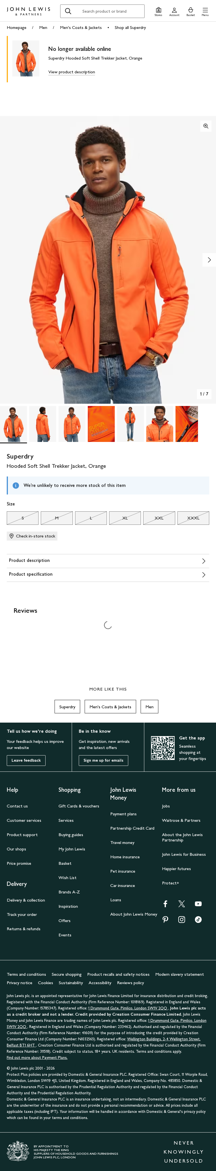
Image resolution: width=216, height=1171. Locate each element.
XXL (153, 519)
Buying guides (70, 834)
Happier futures (176, 868)
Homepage (16, 27)
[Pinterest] (165, 921)
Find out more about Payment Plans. (37, 1057)
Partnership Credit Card (132, 828)
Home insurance (125, 856)
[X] (181, 905)
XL (118, 519)
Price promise (19, 863)
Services (66, 820)
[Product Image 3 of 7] (72, 424)
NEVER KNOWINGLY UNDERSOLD (184, 1152)
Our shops (16, 849)
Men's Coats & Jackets (81, 27)
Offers (64, 920)
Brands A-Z (69, 892)
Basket (64, 863)
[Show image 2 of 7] (209, 260)
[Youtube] (198, 905)
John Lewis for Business (184, 854)
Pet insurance (122, 871)
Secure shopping (67, 974)
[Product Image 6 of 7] (159, 424)
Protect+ (170, 883)
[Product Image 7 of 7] (189, 424)
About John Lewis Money (133, 914)
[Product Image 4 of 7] (101, 424)
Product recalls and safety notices (118, 974)
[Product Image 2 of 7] (42, 424)
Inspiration (68, 906)
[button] (205, 11)
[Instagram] (181, 921)
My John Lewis (71, 849)
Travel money (122, 842)
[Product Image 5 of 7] (130, 424)
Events (64, 935)
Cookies (45, 982)
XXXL (188, 519)
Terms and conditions (26, 974)
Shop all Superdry (130, 27)
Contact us (17, 806)
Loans (115, 899)
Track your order (22, 914)
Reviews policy (130, 982)
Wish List (67, 877)
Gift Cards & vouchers (78, 806)
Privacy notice (19, 982)
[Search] (68, 11)
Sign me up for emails (103, 760)
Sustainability (71, 982)
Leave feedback (26, 760)
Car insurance (122, 885)
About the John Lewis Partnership (182, 837)
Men (43, 27)
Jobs (166, 806)
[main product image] (30, 59)
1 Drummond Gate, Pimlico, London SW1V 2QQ (128, 1008)
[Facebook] (165, 905)
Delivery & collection (26, 900)
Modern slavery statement (179, 974)
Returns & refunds (23, 928)
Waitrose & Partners (181, 820)
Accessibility (100, 982)
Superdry (67, 706)
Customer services (24, 820)
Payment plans (123, 813)
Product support (22, 834)
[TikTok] (198, 921)
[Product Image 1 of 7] (13, 424)
